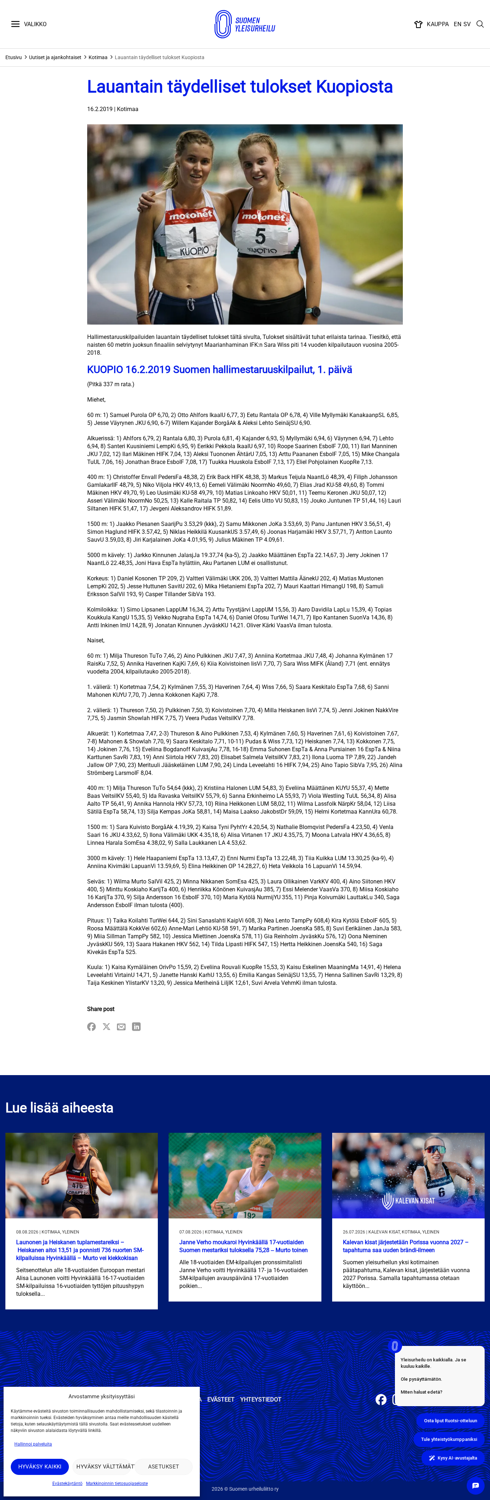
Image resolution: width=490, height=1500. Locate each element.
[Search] (480, 24)
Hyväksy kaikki (40, 1466)
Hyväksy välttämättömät (103, 1466)
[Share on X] (106, 1027)
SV (467, 24)
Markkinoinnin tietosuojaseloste (117, 1483)
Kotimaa (98, 57)
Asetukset (163, 1466)
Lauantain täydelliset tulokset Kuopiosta (159, 57)
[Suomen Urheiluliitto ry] (245, 24)
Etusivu (13, 57)
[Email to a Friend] (121, 1027)
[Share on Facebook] (91, 1027)
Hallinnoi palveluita (33, 1444)
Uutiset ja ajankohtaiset (55, 57)
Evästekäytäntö (67, 1483)
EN (457, 24)
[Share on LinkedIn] (136, 1027)
